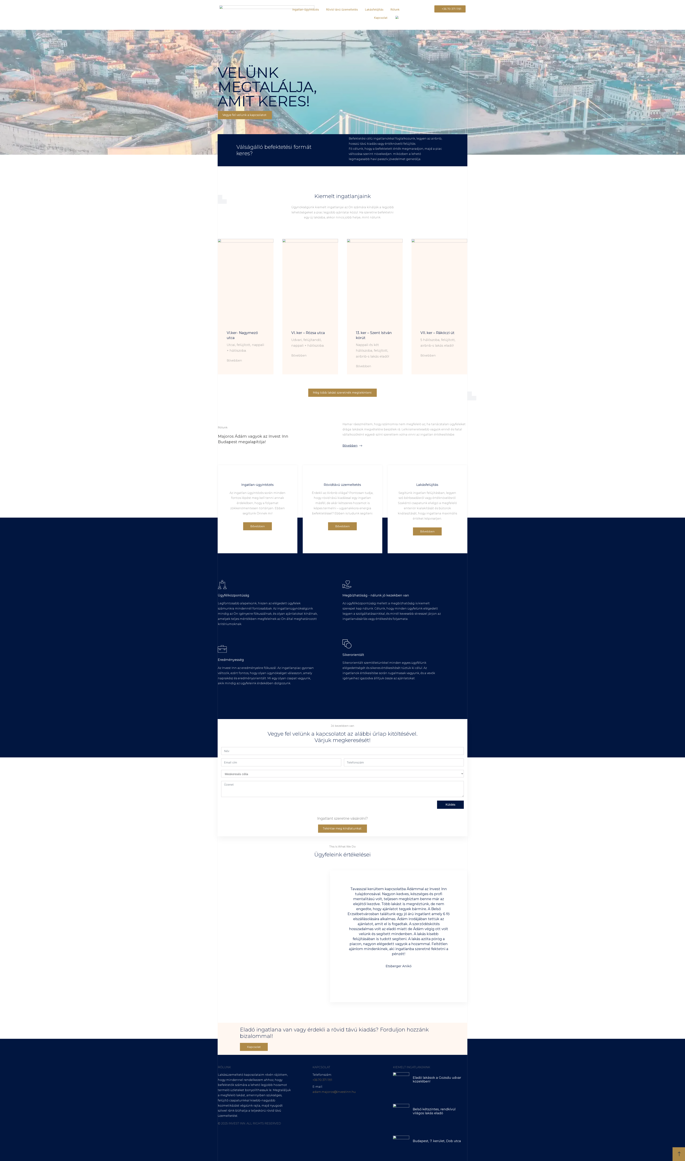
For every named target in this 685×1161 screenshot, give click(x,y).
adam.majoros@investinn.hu (334, 1092)
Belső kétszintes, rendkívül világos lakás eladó (434, 1111)
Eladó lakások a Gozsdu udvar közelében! (437, 1080)
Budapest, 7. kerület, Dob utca (437, 1141)
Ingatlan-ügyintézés (305, 9)
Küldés (450, 804)
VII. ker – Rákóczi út (437, 333)
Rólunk (395, 9)
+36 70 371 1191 (322, 1080)
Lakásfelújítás (374, 9)
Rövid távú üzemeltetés (342, 9)
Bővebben (234, 360)
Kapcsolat (380, 17)
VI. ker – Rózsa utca (308, 333)
